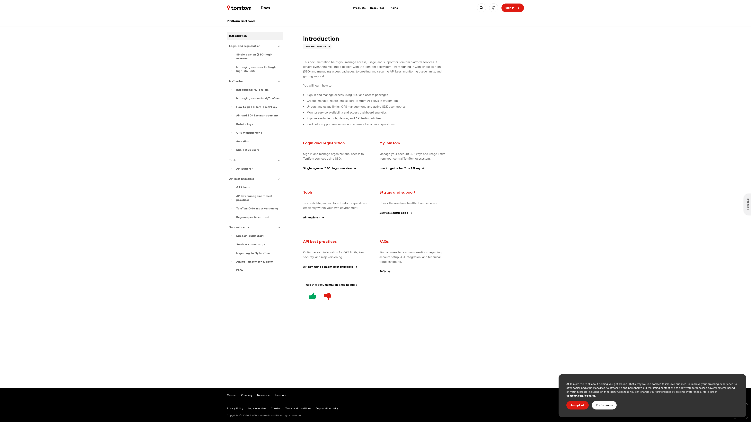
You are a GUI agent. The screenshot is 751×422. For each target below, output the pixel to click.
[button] (493, 7)
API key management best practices (328, 266)
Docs (265, 7)
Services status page (393, 213)
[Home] (239, 7)
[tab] (359, 8)
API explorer (311, 217)
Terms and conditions (298, 408)
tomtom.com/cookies (580, 395)
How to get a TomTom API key (399, 168)
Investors (280, 395)
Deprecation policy (327, 408)
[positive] (312, 295)
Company (246, 395)
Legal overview (257, 408)
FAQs (382, 271)
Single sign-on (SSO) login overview (327, 168)
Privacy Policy (235, 408)
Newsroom (263, 395)
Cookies (276, 408)
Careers (231, 395)
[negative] (328, 295)
